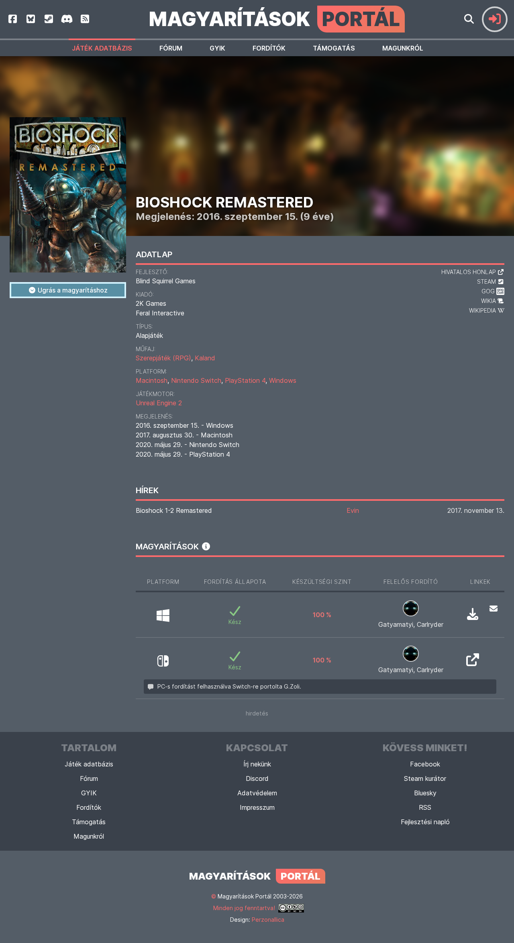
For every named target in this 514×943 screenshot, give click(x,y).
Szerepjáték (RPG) (163, 358)
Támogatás (334, 48)
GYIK (217, 48)
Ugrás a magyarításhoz (72, 290)
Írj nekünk (257, 764)
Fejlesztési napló (425, 822)
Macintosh (151, 380)
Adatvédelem (257, 793)
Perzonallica (268, 919)
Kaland (205, 358)
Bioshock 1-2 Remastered (174, 510)
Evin (353, 510)
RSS (425, 807)
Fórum (170, 48)
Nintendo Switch (196, 380)
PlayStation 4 (245, 380)
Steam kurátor (425, 778)
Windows (282, 380)
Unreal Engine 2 (159, 403)
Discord (257, 778)
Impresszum (257, 807)
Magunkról (402, 48)
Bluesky (425, 793)
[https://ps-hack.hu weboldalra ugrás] (473, 662)
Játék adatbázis (102, 48)
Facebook (425, 764)
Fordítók (269, 48)
